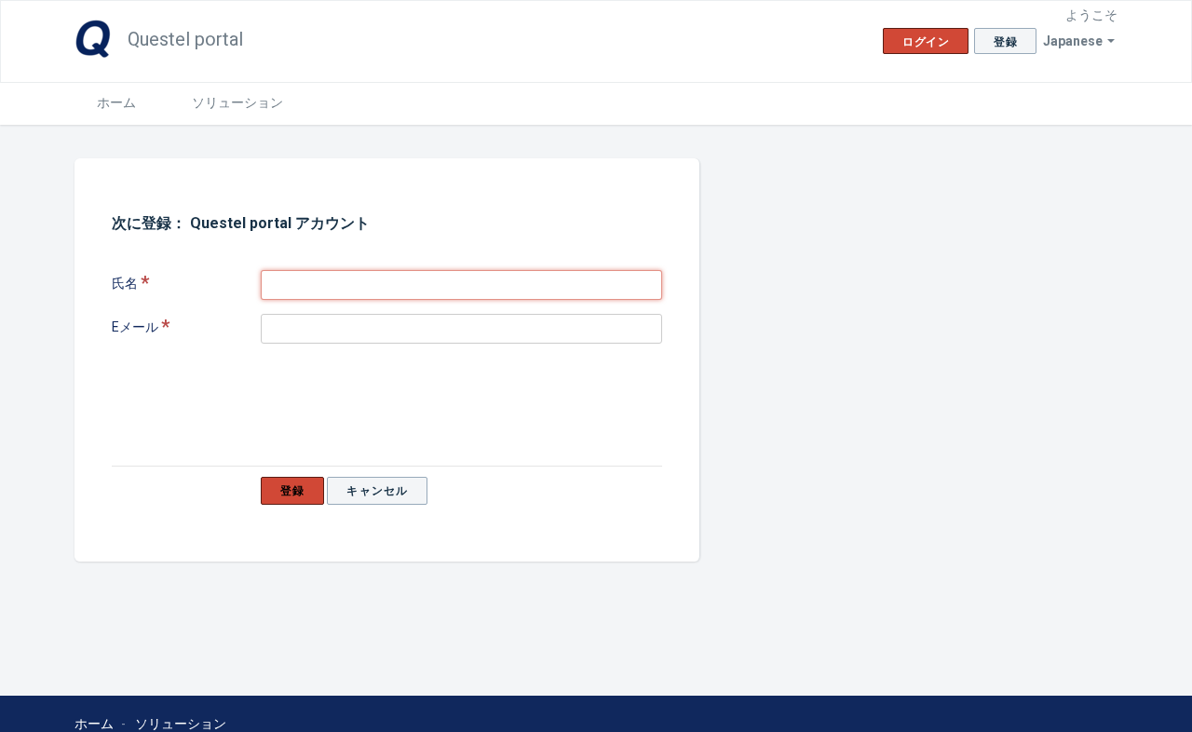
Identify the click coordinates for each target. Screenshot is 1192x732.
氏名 (125, 283)
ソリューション (237, 102)
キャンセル (377, 490)
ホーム (116, 102)
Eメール (135, 326)
